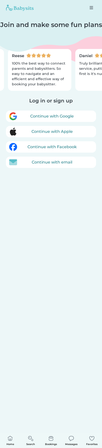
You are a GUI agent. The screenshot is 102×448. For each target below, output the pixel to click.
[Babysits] (20, 7)
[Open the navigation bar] (91, 7)
